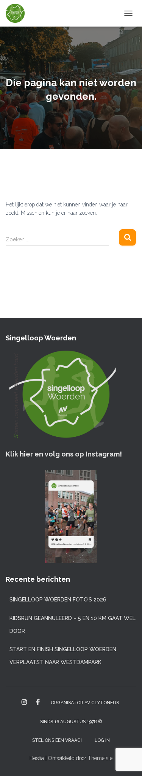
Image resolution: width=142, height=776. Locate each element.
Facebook (38, 702)
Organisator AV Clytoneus (85, 702)
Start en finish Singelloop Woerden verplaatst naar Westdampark (62, 655)
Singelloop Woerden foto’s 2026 (57, 600)
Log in (102, 740)
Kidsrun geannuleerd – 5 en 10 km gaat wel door (72, 624)
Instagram (24, 702)
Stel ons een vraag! (57, 740)
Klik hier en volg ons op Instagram (63, 454)
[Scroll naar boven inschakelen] (127, 760)
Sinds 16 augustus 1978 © (71, 721)
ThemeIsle (100, 758)
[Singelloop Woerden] (18, 13)
